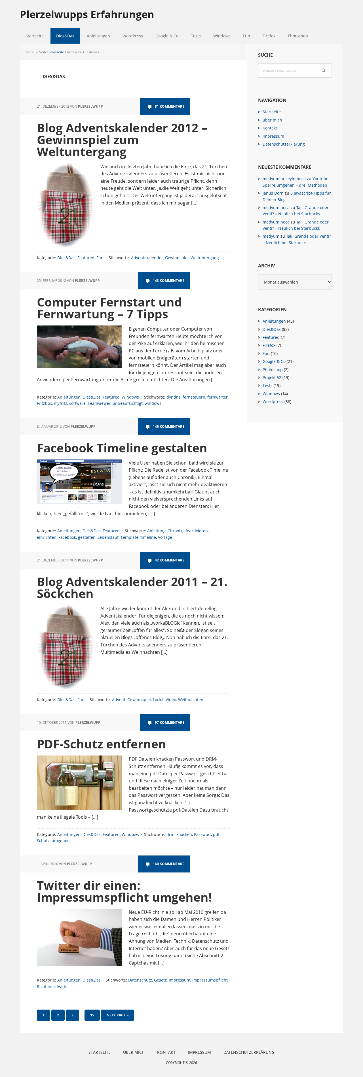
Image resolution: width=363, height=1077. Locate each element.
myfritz (60, 403)
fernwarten (218, 397)
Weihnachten (190, 699)
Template (129, 537)
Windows (130, 397)
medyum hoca (276, 207)
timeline (148, 537)
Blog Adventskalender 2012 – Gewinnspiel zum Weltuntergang (122, 139)
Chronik (175, 530)
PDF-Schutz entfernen (101, 744)
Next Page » (117, 1016)
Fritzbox (44, 403)
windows (153, 403)
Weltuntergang (205, 257)
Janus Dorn (273, 193)
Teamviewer (99, 403)
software (77, 403)
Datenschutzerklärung (284, 144)
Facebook (67, 537)
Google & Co (274, 361)
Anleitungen (69, 397)
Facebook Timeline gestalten (122, 448)
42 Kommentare (169, 560)
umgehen (61, 840)
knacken (184, 834)
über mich (272, 120)
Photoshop (273, 369)
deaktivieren (196, 530)
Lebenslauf (108, 537)
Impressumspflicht (210, 980)
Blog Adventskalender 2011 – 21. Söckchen (132, 587)
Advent (118, 699)
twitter (63, 986)
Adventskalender (147, 257)
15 (94, 1015)
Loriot (158, 699)
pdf (216, 834)
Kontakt (270, 128)
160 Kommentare (168, 863)
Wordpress (273, 401)
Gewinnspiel (177, 257)
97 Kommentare (169, 722)
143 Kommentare (168, 280)
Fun (100, 257)
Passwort (202, 834)
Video (171, 699)
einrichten (46, 537)
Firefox (269, 345)
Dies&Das (66, 257)
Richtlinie (46, 986)
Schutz (43, 840)
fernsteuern (194, 397)
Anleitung (156, 530)
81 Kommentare (169, 106)
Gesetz (160, 980)
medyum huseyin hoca (284, 178)
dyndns (173, 397)
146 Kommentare (168, 426)
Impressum (179, 980)
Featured (85, 257)
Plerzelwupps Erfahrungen (87, 14)
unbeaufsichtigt (128, 403)
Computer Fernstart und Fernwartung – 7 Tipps (109, 308)
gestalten (87, 537)
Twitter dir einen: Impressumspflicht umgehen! (124, 891)
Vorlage (165, 537)
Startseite (272, 111)
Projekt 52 (272, 377)
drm (170, 834)
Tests (268, 385)
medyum (271, 236)
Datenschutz (140, 980)
